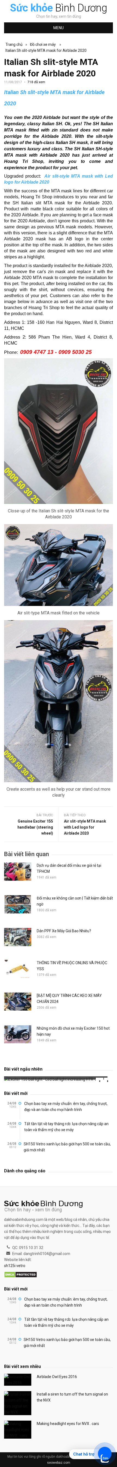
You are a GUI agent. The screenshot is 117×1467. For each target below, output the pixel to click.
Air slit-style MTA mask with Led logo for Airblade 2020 (85, 827)
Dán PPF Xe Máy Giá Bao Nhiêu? (64, 931)
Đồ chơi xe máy (43, 44)
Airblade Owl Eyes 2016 (57, 1377)
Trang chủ (14, 44)
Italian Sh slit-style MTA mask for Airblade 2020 (46, 50)
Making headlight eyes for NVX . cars (68, 1423)
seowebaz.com (58, 1463)
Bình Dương (58, 8)
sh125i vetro (14, 1265)
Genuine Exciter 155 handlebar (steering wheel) (35, 827)
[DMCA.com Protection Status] (20, 1275)
